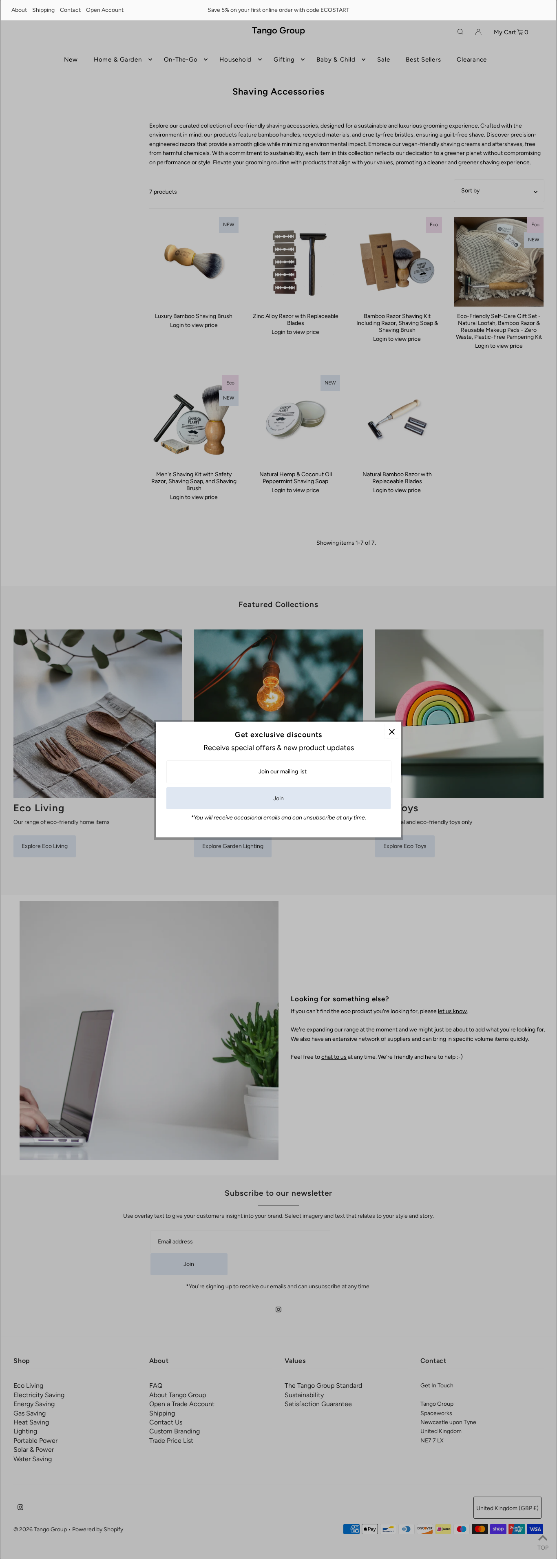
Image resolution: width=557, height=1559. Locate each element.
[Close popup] (392, 731)
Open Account (105, 10)
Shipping (43, 10)
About (19, 10)
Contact (70, 10)
